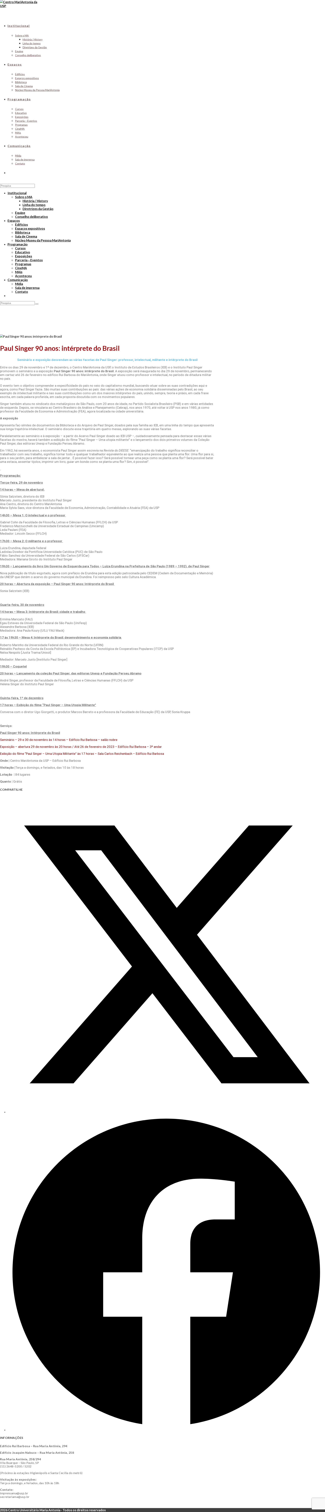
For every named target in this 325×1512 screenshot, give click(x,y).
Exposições (23, 256)
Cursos (20, 248)
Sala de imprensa (27, 288)
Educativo (22, 252)
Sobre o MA (23, 197)
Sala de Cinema (26, 236)
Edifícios (21, 225)
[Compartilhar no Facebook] (166, 1430)
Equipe (20, 213)
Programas (23, 264)
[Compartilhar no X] (166, 1112)
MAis (18, 272)
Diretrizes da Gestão (38, 209)
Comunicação (18, 280)
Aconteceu (23, 276)
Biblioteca (22, 232)
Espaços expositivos (30, 228)
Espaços (14, 221)
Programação (18, 244)
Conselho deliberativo (31, 217)
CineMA (21, 268)
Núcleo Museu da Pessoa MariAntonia (43, 240)
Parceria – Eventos (29, 260)
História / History (35, 201)
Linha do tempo (34, 205)
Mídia (19, 284)
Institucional (17, 193)
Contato (21, 292)
